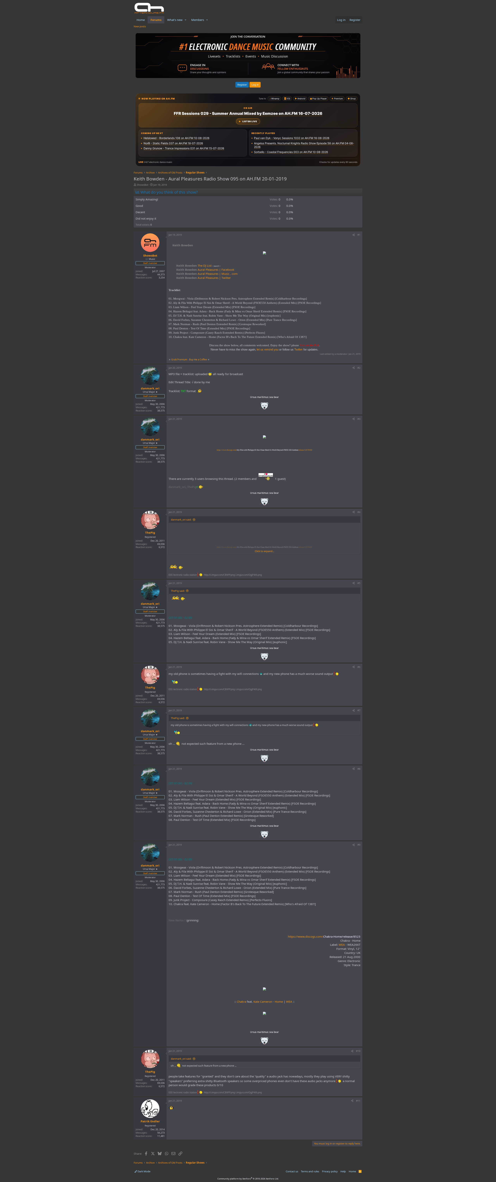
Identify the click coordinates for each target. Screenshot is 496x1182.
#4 (358, 512)
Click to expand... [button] (264, 551)
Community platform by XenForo (248, 1178)
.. (264, 407)
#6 (358, 667)
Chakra (241, 1001)
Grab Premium (179, 359)
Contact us (292, 1171)
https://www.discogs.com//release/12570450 (264, 450)
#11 (358, 1100)
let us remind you (267, 349)
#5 (358, 583)
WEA (342, 945)
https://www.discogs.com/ (324, 936)
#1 (358, 234)
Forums (156, 20)
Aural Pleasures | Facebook (205, 269)
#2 (358, 367)
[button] (185, 19)
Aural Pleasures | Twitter (203, 278)
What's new (175, 20)
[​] (264, 253)
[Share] (353, 235)
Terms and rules (310, 1171)
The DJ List (194, 265)
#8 (358, 769)
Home (141, 20)
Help (343, 1171)
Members (197, 20)
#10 (358, 1051)
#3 (358, 419)
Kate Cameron (262, 1001)
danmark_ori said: (181, 519)
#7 (358, 710)
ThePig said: (178, 591)
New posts (140, 26)
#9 (358, 844)
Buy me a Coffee (198, 359)
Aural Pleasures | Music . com (207, 274)
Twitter (298, 349)
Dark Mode (143, 1171)
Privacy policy (330, 1171)
